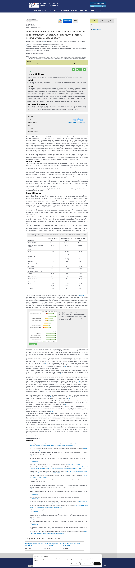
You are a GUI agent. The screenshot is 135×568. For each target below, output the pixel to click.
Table (35, 227)
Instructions (74, 10)
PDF (76, 20)
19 (86, 408)
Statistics (102, 21)
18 (41, 408)
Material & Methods (96, 27)
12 (51, 397)
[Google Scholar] (34, 455)
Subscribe (91, 10)
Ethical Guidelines (64, 10)
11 (47, 393)
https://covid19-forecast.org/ (73, 464)
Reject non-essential (86, 563)
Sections (94, 21)
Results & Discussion (96, 29)
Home (35, 10)
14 (69, 398)
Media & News (83, 10)
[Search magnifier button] (105, 6)
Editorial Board (48, 10)
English (29, 21)
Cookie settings (75, 563)
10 (60, 374)
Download (110, 21)
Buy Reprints (68, 20)
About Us (40, 10)
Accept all (97, 563)
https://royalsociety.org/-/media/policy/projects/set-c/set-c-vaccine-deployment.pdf (53, 528)
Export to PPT (33, 344)
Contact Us (98, 10)
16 (39, 408)
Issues (55, 10)
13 (68, 398)
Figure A (81, 295)
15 (65, 404)
